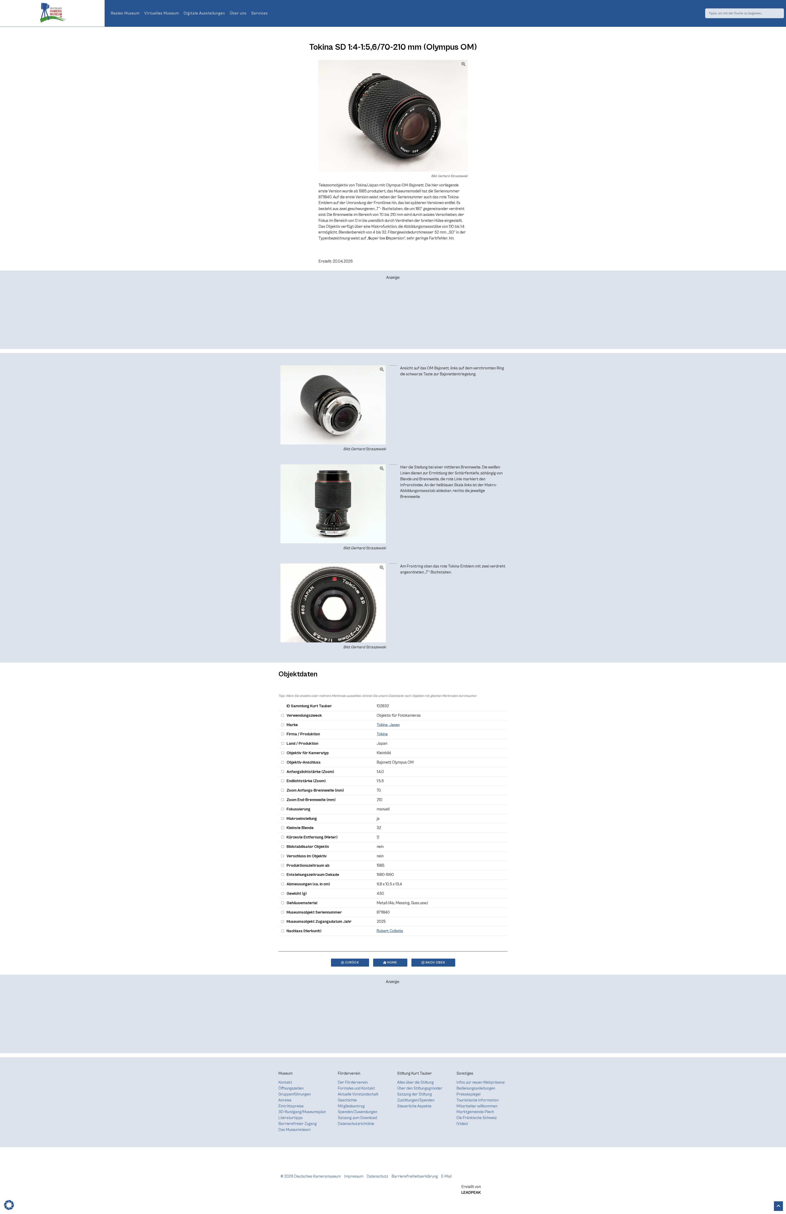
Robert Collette (390, 931)
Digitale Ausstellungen (204, 13)
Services (259, 13)
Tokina (382, 734)
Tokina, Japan (388, 725)
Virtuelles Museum (161, 13)
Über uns (238, 13)
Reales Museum (125, 13)
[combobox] (744, 13)
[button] (9, 1205)
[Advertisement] (393, 316)
